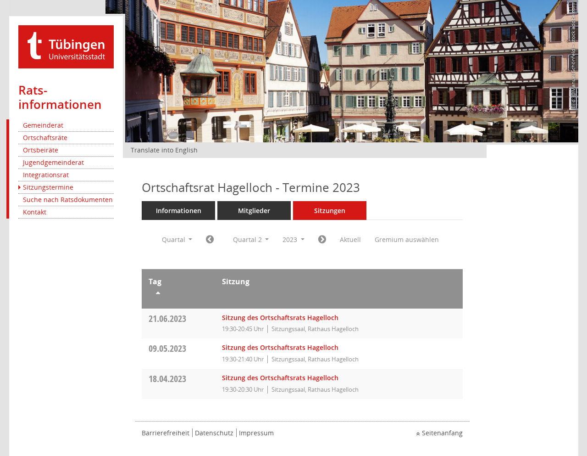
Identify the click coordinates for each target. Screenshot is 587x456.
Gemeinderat (43, 125)
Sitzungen (329, 210)
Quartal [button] (174, 239)
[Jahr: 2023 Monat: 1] (210, 239)
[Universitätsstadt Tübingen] (66, 46)
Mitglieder (254, 210)
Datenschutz (214, 432)
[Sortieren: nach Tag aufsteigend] (178, 294)
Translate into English (164, 150)
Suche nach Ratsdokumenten (68, 199)
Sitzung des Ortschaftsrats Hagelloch (280, 317)
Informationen (178, 210)
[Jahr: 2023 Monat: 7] (322, 239)
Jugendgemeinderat (53, 162)
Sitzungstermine (48, 187)
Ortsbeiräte (40, 150)
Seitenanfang (442, 432)
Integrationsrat (46, 174)
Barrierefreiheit (165, 432)
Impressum (256, 432)
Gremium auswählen (407, 239)
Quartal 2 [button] (248, 239)
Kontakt (34, 212)
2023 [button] (290, 239)
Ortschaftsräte (45, 137)
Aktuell (350, 239)
